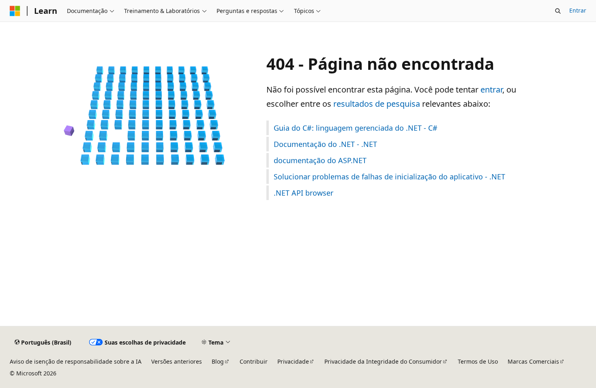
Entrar (577, 10)
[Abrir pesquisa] (558, 11)
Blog (218, 361)
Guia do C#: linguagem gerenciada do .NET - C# (355, 128)
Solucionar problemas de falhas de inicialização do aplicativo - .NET (389, 176)
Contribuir (254, 361)
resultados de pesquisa (376, 103)
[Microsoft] (15, 11)
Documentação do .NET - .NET (325, 144)
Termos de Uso (478, 361)
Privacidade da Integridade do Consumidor (383, 361)
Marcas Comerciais (533, 361)
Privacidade (293, 361)
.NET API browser (303, 193)
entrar (491, 89)
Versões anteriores (176, 361)
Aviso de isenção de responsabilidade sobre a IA (75, 361)
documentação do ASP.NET (320, 160)
